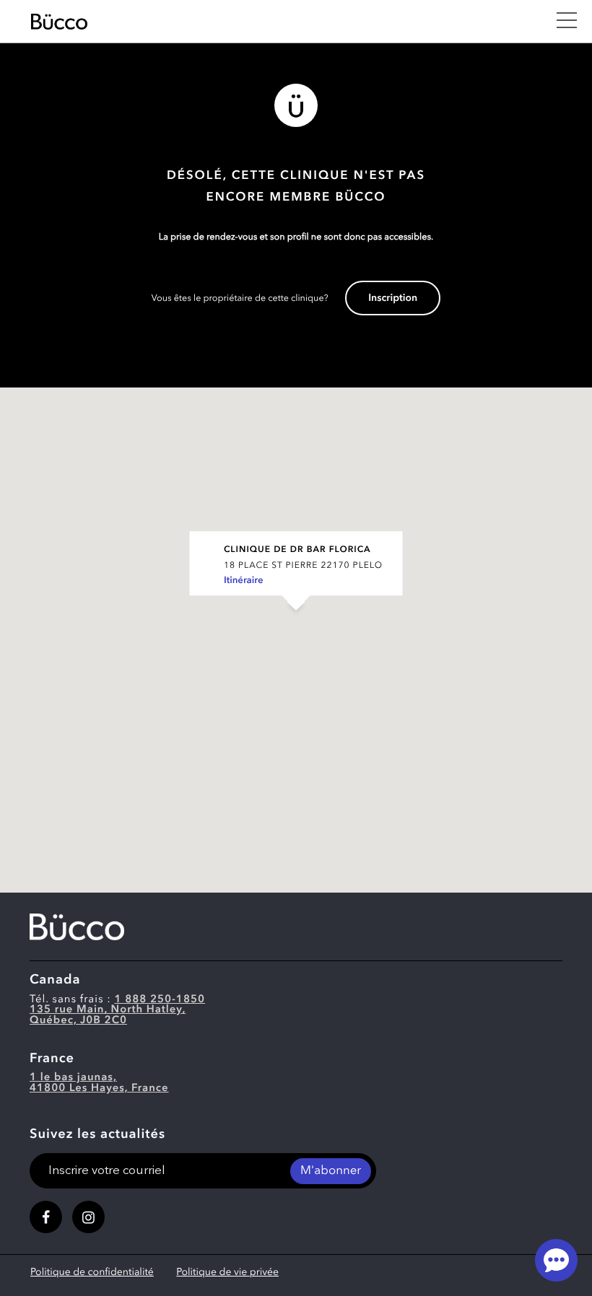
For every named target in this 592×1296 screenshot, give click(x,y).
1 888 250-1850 (159, 999)
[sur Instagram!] (88, 1217)
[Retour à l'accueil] (285, 22)
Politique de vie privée (227, 1273)
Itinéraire (244, 581)
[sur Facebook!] (46, 1217)
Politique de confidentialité (92, 1273)
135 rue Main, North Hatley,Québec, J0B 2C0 (108, 1015)
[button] (296, 625)
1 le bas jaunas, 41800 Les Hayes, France (99, 1083)
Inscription (392, 299)
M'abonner (330, 1171)
